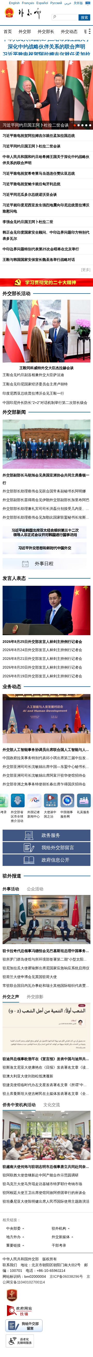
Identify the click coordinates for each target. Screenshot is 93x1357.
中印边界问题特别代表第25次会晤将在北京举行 (41, 249)
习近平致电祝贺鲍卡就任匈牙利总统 (31, 184)
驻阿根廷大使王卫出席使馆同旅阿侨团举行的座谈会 (44, 1193)
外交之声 (11, 997)
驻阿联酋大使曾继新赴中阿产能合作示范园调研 (41, 1175)
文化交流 (51, 1105)
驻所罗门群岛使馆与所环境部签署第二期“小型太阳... (45, 959)
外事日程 (44, 563)
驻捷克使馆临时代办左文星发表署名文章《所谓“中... (45, 1085)
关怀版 (78, 3)
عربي (67, 3)
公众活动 (35, 889)
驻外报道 (12, 876)
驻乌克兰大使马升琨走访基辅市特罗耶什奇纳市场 (42, 1184)
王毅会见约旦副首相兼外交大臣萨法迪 (33, 375)
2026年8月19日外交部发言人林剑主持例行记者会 (42, 676)
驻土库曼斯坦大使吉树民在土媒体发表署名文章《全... (46, 1094)
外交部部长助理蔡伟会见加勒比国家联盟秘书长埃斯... (46, 517)
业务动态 (12, 686)
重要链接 (13, 1245)
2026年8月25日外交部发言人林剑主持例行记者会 (42, 642)
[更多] (85, 270)
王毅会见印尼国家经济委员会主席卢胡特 (35, 384)
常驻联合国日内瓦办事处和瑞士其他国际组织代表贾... (46, 985)
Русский (56, 3)
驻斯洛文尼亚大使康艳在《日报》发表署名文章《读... (46, 1067)
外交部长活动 (16, 293)
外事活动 (11, 889)
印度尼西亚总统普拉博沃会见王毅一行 (33, 393)
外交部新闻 (14, 412)
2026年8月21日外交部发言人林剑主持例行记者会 (42, 659)
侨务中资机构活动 (19, 1105)
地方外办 (13, 1237)
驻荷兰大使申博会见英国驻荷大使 (30, 977)
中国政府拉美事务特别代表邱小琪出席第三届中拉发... (46, 758)
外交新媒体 (61, 1237)
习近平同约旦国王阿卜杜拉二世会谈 (31, 146)
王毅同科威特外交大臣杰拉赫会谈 (46, 368)
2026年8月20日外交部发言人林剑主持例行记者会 (42, 667)
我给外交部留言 (58, 847)
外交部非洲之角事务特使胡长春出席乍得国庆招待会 (44, 784)
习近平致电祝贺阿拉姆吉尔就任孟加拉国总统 (39, 136)
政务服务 (51, 835)
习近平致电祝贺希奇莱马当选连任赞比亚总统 (39, 173)
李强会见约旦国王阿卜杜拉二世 (28, 222)
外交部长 (46, 31)
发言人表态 (14, 578)
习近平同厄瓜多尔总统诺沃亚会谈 (34, 125)
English (14, 3)
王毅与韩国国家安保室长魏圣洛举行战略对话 (39, 260)
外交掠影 (35, 997)
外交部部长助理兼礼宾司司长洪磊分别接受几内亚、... (46, 509)
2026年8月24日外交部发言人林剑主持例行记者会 (42, 650)
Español (42, 3)
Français (28, 3)
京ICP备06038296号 (66, 1276)
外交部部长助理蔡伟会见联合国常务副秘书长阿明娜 (44, 491)
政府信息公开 (55, 860)
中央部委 (13, 1228)
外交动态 (69, 31)
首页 (8, 31)
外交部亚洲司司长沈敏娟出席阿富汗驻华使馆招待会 (44, 775)
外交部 (25, 31)
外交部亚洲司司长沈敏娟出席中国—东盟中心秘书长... (46, 767)
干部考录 (59, 1245)
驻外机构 (59, 1228)
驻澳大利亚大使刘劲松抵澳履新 (28, 1076)
